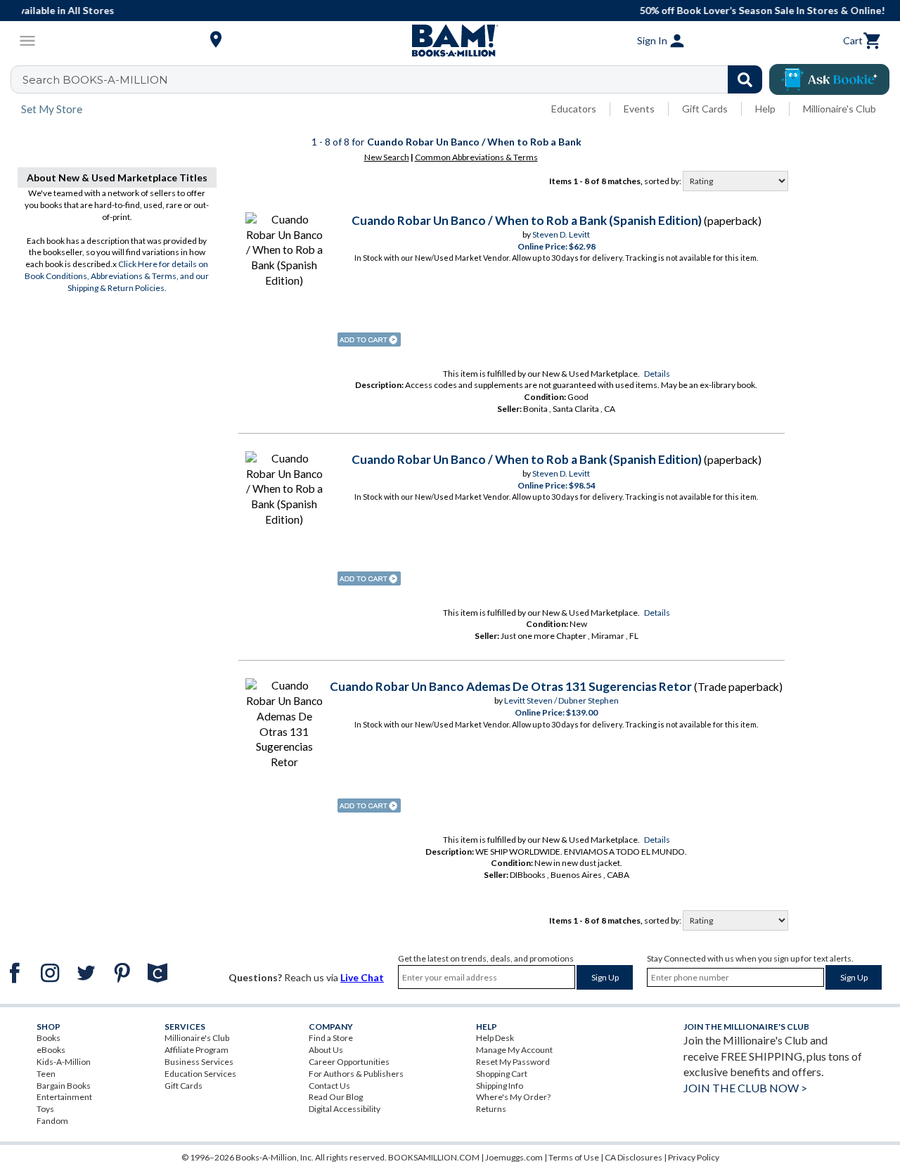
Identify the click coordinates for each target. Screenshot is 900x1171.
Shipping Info (499, 1085)
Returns (491, 1109)
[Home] (450, 41)
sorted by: (663, 181)
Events (639, 109)
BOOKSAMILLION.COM (434, 1157)
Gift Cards (705, 109)
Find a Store (331, 1038)
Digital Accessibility (344, 1109)
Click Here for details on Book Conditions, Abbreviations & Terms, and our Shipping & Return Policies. (117, 276)
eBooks (51, 1049)
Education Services (200, 1073)
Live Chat (362, 977)
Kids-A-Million (64, 1061)
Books (48, 1038)
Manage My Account (514, 1049)
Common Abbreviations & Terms (476, 157)
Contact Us (329, 1085)
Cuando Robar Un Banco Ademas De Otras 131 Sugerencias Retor (511, 686)
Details (657, 373)
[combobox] (395, 79)
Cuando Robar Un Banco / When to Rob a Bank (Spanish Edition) (527, 220)
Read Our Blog (336, 1097)
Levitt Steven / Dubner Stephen (561, 700)
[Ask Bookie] (829, 79)
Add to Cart (369, 339)
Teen (46, 1073)
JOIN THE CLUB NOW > (745, 1087)
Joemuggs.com (514, 1157)
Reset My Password (513, 1061)
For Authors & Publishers (356, 1073)
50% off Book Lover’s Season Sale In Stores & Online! (457, 10)
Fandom (52, 1120)
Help (765, 109)
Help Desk (495, 1038)
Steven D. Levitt (561, 234)
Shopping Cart (501, 1073)
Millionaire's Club (839, 109)
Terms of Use (573, 1157)
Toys (45, 1109)
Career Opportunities (349, 1061)
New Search (386, 157)
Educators (573, 109)
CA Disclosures (633, 1157)
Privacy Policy (693, 1157)
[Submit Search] (745, 79)
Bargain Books (64, 1085)
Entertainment (64, 1097)
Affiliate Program (197, 1049)
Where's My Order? (513, 1097)
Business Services (199, 1061)
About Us (326, 1049)
